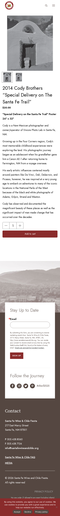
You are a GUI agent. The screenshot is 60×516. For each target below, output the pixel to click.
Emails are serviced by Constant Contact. (29, 348)
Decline (27, 512)
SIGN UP (16, 355)
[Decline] (56, 507)
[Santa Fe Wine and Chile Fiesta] (9, 5)
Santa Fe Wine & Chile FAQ (20, 457)
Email (13, 319)
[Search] (45, 5)
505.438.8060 (15, 439)
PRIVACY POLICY (44, 491)
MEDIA (8, 463)
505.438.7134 (14, 444)
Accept (17, 512)
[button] (53, 5)
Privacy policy (41, 512)
